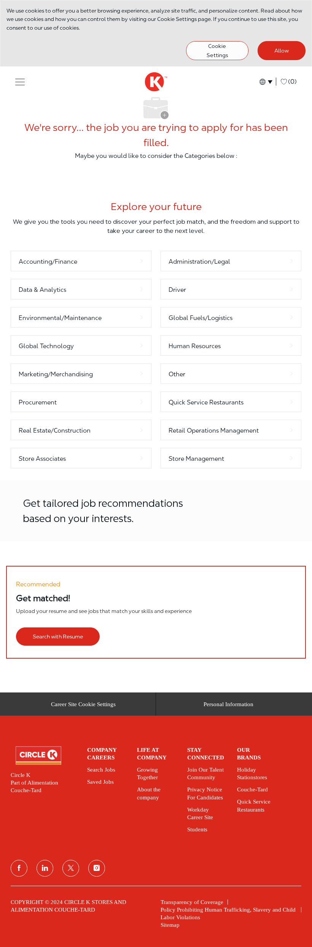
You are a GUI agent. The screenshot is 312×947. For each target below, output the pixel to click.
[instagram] (96, 868)
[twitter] (70, 868)
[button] (20, 81)
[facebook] (19, 868)
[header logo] (156, 81)
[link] (43, 755)
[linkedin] (45, 868)
